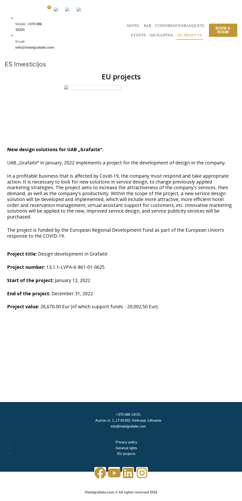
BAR (147, 25)
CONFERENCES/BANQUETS (179, 25)
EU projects (189, 34)
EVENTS (138, 34)
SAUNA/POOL (162, 34)
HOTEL (133, 25)
